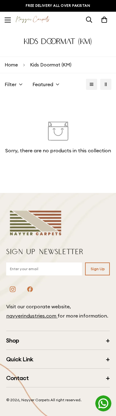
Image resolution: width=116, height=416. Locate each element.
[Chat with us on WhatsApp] (103, 403)
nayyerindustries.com (32, 316)
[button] (104, 20)
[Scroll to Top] (105, 383)
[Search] (89, 20)
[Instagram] (12, 289)
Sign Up (98, 268)
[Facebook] (30, 289)
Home (11, 65)
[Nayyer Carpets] (33, 20)
